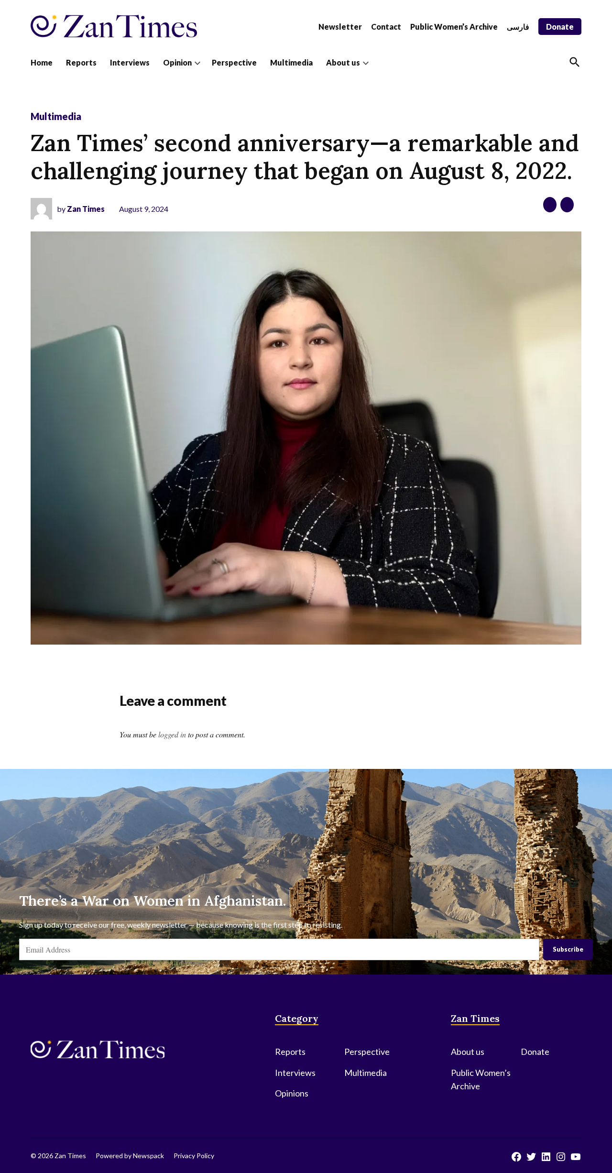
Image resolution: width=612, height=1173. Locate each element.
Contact (386, 26)
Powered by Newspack (130, 1155)
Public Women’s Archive (454, 26)
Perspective (234, 62)
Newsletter (340, 26)
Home (42, 62)
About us (343, 62)
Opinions (291, 1093)
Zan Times (86, 208)
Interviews (130, 62)
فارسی (518, 26)
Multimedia (291, 62)
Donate (560, 26)
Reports (81, 62)
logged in (172, 734)
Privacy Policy (194, 1155)
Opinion (177, 62)
